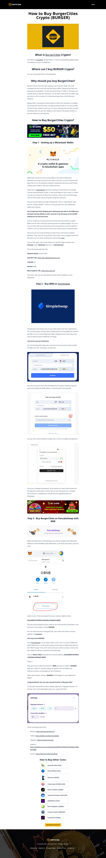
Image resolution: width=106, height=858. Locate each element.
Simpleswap (64, 283)
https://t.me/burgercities (45, 740)
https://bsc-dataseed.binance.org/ (49, 258)
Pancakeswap (35, 643)
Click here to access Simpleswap (38, 341)
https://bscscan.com (48, 271)
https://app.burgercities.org (45, 731)
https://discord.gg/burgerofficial (46, 754)
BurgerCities (52, 55)
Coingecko (39, 60)
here (62, 238)
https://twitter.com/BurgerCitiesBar (47, 736)
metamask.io (40, 190)
